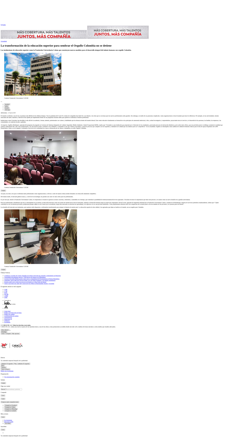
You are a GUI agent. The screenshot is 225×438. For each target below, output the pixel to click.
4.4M (5, 289)
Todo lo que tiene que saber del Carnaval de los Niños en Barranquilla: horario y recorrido (29, 283)
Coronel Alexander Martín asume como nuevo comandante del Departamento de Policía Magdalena (31, 279)
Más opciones (15, 333)
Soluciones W (8, 319)
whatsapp (7, 109)
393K (5, 297)
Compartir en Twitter (10, 407)
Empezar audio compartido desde (9, 402)
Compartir (8, 333)
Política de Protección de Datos (13, 312)
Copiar (3, 398)
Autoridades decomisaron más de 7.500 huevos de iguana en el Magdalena (25, 277)
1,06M (6, 296)
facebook (7, 104)
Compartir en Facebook (11, 405)
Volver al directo (5, 369)
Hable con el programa (7, 371)
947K (5, 292)
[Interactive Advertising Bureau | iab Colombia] (10, 304)
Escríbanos (7, 322)
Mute (2, 365)
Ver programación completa (12, 377)
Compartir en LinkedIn (10, 410)
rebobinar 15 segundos (7, 363)
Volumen (3, 367)
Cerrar (2, 333)
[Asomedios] (6, 308)
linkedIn (7, 108)
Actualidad (4, 41)
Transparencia (8, 317)
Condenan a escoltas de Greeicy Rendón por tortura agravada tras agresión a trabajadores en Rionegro (32, 275)
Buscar (3, 389)
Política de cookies (9, 314)
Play (15, 363)
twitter (6, 106)
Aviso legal (7, 311)
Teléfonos (7, 320)
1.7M (5, 291)
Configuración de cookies (11, 316)
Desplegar (4, 331)
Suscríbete (7, 423)
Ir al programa (8, 420)
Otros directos (5, 330)
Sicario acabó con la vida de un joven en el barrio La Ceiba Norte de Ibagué (25, 282)
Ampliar (3, 190)
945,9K (6, 294)
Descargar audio (8, 421)
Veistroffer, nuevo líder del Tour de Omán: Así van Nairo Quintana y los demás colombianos (29, 280)
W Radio (3, 25)
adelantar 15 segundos (24, 363)
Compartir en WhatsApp (11, 409)
